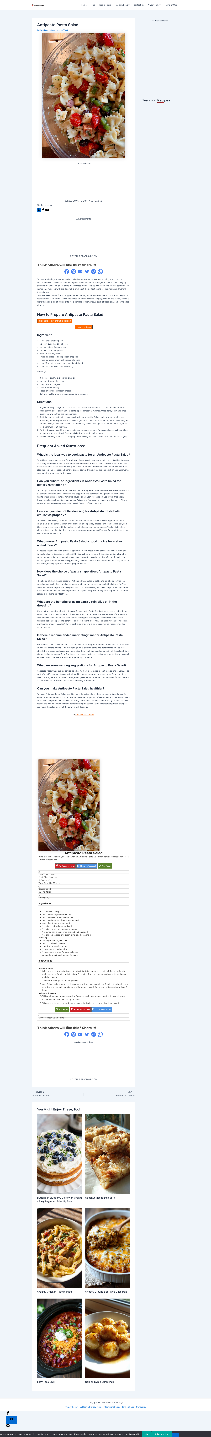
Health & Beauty (122, 5)
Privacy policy (161, 1434)
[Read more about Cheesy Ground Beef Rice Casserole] (107, 1248)
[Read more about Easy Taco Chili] (59, 1338)
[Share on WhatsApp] (100, 271)
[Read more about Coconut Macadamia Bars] (107, 1154)
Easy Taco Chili (46, 1381)
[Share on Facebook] (43, 211)
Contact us (138, 5)
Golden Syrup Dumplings (99, 1381)
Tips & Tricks (105, 5)
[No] (175, 1435)
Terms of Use (170, 5)
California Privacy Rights (91, 1407)
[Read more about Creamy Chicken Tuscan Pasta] (59, 1248)
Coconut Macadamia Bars (100, 1197)
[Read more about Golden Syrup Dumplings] (107, 1338)
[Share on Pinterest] (73, 271)
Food (92, 5)
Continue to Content (84, 714)
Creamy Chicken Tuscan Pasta (55, 1291)
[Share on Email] (80, 271)
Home (84, 5)
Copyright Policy (112, 1407)
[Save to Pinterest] (39, 210)
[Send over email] (47, 211)
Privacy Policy (154, 5)
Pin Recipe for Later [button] (66, 866)
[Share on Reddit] (93, 271)
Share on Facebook (88, 866)
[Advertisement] (83, 182)
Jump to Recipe (84, 327)
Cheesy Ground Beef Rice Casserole (106, 1291)
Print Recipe (106, 866)
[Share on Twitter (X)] (86, 271)
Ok (146, 1434)
